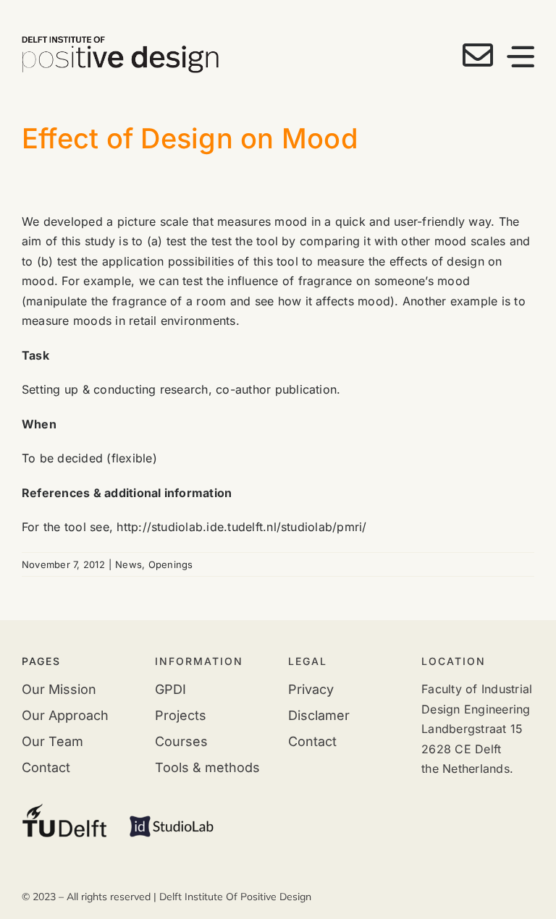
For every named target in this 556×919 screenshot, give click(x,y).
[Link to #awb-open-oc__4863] (520, 56)
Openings (170, 564)
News (128, 564)
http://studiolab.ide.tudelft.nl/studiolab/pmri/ (241, 527)
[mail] (478, 55)
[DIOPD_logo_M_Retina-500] (120, 42)
